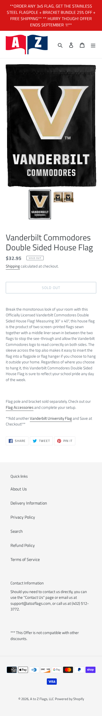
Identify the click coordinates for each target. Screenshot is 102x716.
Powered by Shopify (69, 698)
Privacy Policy (22, 517)
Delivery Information (28, 503)
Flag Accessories (19, 407)
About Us (18, 489)
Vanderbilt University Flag (51, 418)
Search (16, 531)
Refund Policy (22, 545)
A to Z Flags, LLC (42, 698)
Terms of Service (25, 559)
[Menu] (93, 44)
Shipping (13, 266)
